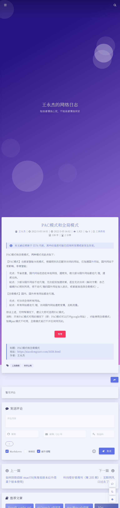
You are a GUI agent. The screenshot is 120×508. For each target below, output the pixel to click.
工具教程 (100, 231)
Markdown (16, 451)
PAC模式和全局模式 (60, 225)
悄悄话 (31, 451)
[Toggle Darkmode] (112, 491)
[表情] (94, 451)
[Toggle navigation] (114, 5)
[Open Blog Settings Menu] (112, 499)
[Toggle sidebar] (5, 5)
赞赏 (60, 334)
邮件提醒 (45, 451)
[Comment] (112, 483)
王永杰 (22, 231)
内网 (34, 273)
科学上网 (28, 365)
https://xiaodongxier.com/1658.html (38, 351)
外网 (93, 261)
